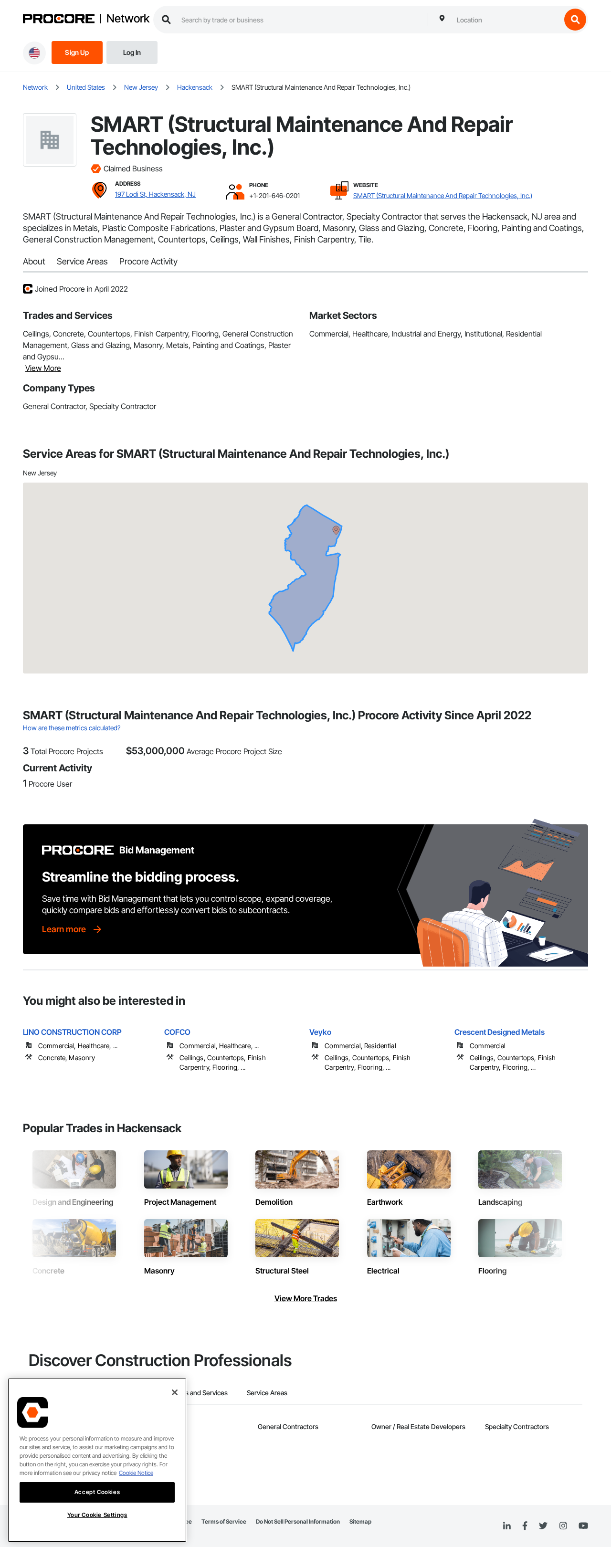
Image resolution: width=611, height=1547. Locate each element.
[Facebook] (524, 1526)
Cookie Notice (136, 1472)
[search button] (575, 20)
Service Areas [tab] (267, 1393)
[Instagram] (563, 1526)
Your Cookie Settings (97, 1514)
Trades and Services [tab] (198, 1393)
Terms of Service (223, 1521)
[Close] (174, 1392)
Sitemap (360, 1521)
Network (127, 18)
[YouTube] (583, 1526)
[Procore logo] (59, 20)
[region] (97, 1460)
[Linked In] (507, 1526)
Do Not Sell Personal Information (298, 1521)
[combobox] (506, 19)
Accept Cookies (97, 1491)
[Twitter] (543, 1526)
